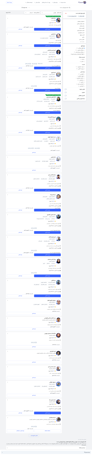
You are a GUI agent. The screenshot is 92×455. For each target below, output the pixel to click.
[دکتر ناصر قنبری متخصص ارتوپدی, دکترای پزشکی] (58, 74)
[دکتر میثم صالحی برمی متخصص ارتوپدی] (58, 176)
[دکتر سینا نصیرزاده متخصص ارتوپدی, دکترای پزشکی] (58, 196)
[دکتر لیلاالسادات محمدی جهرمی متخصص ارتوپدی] (58, 335)
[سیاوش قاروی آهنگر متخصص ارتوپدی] (58, 302)
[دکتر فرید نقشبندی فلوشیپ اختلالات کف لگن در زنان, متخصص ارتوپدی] (58, 353)
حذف (66, 13)
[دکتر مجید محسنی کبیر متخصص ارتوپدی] (58, 368)
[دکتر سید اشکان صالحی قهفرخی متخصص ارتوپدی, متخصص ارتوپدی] (58, 320)
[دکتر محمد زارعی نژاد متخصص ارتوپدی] (58, 401)
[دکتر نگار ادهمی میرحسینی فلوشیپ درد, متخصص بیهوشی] (58, 99)
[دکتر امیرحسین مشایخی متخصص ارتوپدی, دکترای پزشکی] (58, 52)
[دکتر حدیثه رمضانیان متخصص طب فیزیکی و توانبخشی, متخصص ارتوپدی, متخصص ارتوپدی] (58, 419)
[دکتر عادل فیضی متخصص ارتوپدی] (58, 159)
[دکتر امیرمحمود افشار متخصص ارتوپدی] (58, 239)
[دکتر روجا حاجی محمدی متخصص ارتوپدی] (58, 261)
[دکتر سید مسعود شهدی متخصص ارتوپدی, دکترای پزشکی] (58, 139)
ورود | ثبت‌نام (9, 2)
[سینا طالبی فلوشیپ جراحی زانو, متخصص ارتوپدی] (58, 282)
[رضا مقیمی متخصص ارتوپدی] (58, 36)
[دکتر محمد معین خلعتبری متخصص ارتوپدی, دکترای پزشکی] (58, 216)
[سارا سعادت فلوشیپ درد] (58, 20)
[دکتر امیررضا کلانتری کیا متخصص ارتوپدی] (58, 119)
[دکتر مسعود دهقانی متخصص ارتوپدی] (58, 384)
